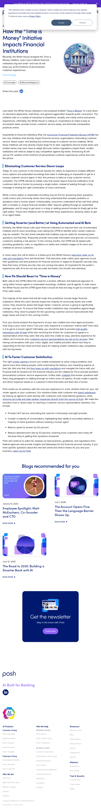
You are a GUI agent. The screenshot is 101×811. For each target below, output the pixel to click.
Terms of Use (18, 805)
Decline (83, 23)
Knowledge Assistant (11, 760)
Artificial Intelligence (29, 82)
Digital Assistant (9, 738)
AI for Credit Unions (44, 738)
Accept (61, 23)
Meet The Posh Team (11, 783)
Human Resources (43, 774)
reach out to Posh (22, 451)
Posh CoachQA (9, 769)
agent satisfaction (87, 392)
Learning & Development (46, 770)
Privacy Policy (34, 16)
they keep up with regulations (46, 368)
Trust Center (75, 784)
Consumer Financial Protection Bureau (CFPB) (70, 134)
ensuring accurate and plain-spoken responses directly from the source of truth (43, 399)
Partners (6, 796)
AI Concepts (9, 82)
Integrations (74, 766)
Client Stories (75, 739)
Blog (72, 735)
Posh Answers (8, 743)
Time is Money (74, 110)
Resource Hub (76, 730)
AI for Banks (41, 734)
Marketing (40, 779)
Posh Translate (9, 752)
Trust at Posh (75, 780)
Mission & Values (9, 787)
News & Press (75, 744)
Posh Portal (74, 771)
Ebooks (73, 757)
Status (72, 789)
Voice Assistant (9, 734)
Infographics (75, 753)
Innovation (40, 783)
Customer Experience (45, 752)
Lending (39, 787)
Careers (6, 791)
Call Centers (41, 765)
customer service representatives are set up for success (58, 339)
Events (72, 748)
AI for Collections (43, 743)
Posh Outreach (9, 747)
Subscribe (50, 631)
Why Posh (7, 778)
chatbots (66, 375)
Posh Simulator (9, 764)
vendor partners (20, 361)
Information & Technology (46, 756)
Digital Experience (43, 761)
